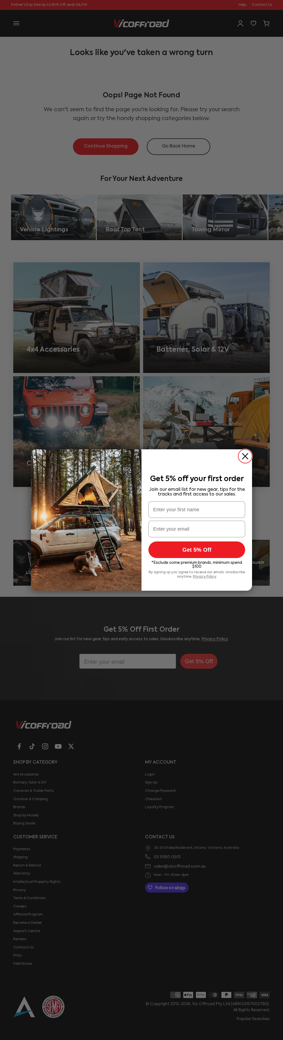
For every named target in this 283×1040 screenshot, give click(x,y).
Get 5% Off (196, 550)
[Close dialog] (245, 456)
